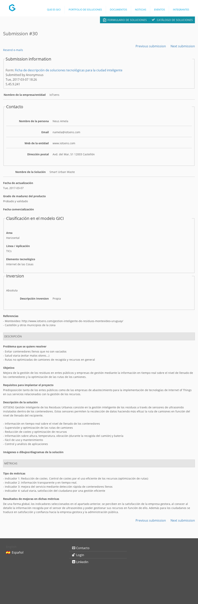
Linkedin (82, 562)
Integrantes (181, 9)
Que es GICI (54, 9)
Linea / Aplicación (18, 246)
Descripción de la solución (20, 402)
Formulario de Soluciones (127, 20)
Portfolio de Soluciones (85, 9)
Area (9, 233)
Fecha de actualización (18, 183)
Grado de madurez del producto (24, 196)
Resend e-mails (13, 50)
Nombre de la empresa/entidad (25, 95)
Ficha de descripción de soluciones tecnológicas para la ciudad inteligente (68, 70)
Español (17, 552)
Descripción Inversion (34, 298)
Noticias (140, 9)
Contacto (83, 548)
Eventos (159, 9)
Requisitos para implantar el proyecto (28, 385)
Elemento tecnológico (20, 259)
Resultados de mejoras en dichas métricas (31, 499)
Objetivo (9, 368)
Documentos (118, 9)
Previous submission (151, 46)
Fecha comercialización (18, 209)
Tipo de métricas (14, 473)
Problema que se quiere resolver (24, 346)
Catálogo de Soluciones (175, 20)
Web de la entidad (37, 143)
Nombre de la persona (34, 121)
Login (80, 555)
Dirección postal (38, 154)
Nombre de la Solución (30, 172)
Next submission (183, 46)
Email (45, 132)
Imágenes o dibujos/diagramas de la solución (33, 452)
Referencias (10, 316)
